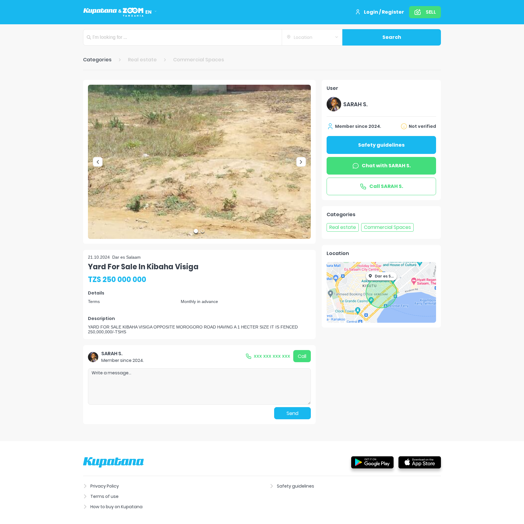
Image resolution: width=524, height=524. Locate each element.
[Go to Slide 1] (196, 231)
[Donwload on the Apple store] (419, 462)
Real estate (142, 59)
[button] (199, 162)
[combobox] (312, 37)
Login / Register (384, 12)
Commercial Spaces (198, 59)
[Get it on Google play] (372, 462)
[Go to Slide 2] (202, 231)
